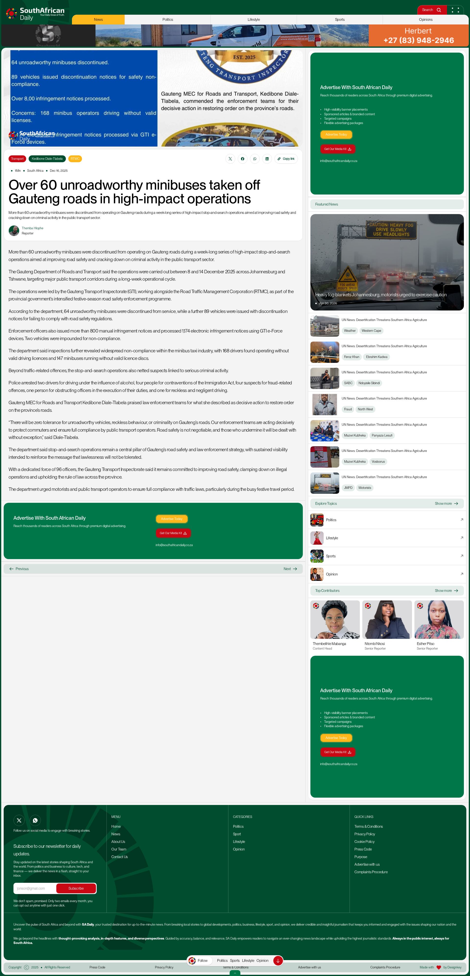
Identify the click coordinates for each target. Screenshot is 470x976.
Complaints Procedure (371, 872)
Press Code (363, 849)
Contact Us (119, 857)
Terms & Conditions (368, 826)
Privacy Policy (364, 834)
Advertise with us (366, 864)
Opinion (262, 960)
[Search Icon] (438, 10)
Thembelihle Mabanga (329, 644)
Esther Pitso (425, 644)
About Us (118, 841)
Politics (222, 960)
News (115, 834)
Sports (235, 960)
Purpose (360, 857)
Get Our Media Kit (171, 533)
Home (116, 826)
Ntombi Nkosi (375, 644)
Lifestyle (248, 960)
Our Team (119, 849)
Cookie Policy (364, 841)
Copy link (288, 159)
